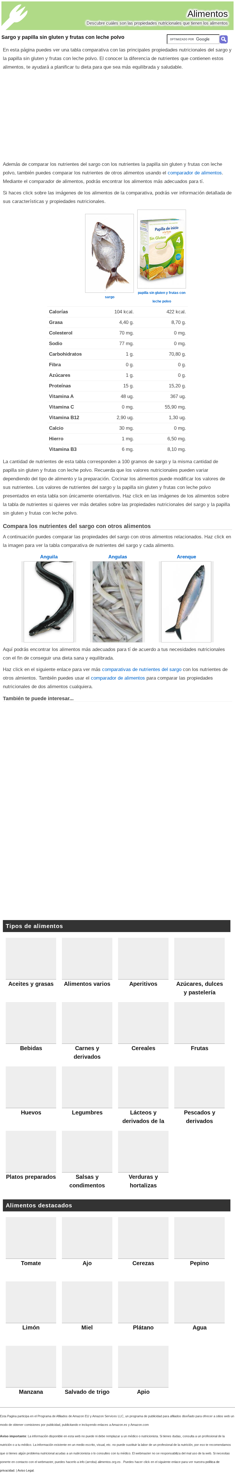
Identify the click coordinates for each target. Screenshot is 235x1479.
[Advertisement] (117, 114)
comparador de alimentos (195, 173)
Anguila (49, 557)
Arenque (186, 557)
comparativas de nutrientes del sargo (141, 669)
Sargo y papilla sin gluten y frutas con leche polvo (62, 37)
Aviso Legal (25, 1470)
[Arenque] (186, 601)
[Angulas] (117, 601)
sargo (109, 297)
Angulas (117, 557)
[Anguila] (48, 601)
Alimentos (207, 14)
